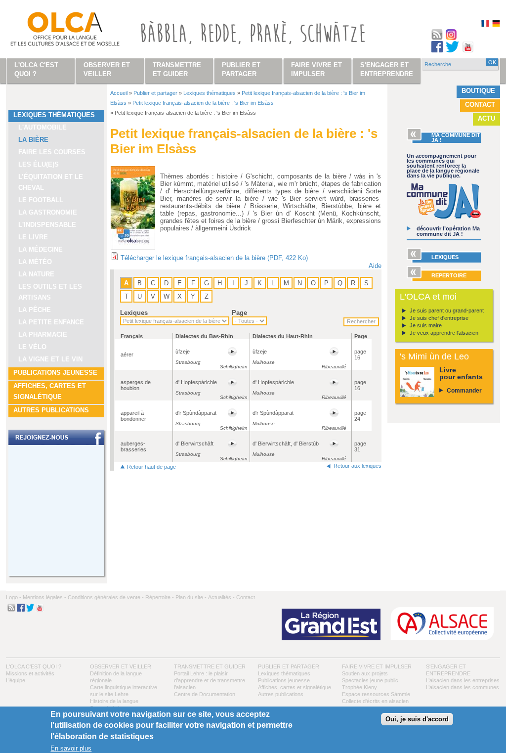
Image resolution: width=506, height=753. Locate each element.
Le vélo (32, 347)
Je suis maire (426, 325)
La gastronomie (47, 212)
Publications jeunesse (55, 372)
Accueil (118, 93)
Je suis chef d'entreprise (439, 318)
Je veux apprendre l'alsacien (444, 333)
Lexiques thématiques (54, 115)
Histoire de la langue (114, 701)
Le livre (33, 237)
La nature (36, 274)
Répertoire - (159, 597)
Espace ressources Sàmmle (376, 694)
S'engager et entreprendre (386, 69)
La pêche (34, 309)
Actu (486, 118)
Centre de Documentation (204, 694)
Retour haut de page (151, 467)
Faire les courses (51, 152)
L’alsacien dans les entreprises (463, 680)
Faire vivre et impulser (377, 666)
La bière (33, 139)
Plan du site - (191, 597)
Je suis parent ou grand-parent (447, 310)
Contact (480, 104)
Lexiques (134, 312)
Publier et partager (155, 93)
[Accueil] (53, 31)
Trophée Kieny (359, 687)
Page (239, 312)
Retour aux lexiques (357, 466)
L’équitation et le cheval (50, 182)
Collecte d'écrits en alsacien (375, 701)
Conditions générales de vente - (106, 597)
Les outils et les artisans (50, 292)
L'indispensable (47, 224)
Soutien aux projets (365, 673)
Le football (40, 200)
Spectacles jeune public (370, 680)
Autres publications (51, 410)
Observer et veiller (120, 666)
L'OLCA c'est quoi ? (33, 666)
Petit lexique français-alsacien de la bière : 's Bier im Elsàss (203, 103)
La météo (35, 262)
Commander (464, 390)
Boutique (478, 90)
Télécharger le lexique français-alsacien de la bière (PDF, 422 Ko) (214, 258)
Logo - (13, 597)
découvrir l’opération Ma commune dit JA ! (448, 231)
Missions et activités (30, 673)
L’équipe (15, 680)
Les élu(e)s (38, 164)
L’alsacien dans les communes (462, 687)
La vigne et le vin (50, 359)
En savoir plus (70, 748)
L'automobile (42, 127)
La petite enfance (51, 322)
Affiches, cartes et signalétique (49, 391)
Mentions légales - (44, 597)
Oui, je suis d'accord (417, 719)
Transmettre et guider (210, 666)
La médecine (40, 249)
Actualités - (221, 597)
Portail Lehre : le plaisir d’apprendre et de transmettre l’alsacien (209, 680)
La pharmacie (42, 334)
